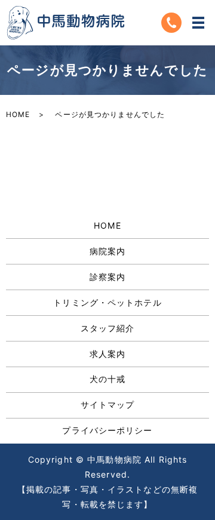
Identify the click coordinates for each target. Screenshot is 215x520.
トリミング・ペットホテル (107, 302)
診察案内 (107, 277)
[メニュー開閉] (198, 23)
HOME (18, 114)
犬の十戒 (107, 379)
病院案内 (107, 251)
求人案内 (107, 354)
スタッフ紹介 (108, 328)
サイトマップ (108, 404)
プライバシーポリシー (107, 430)
